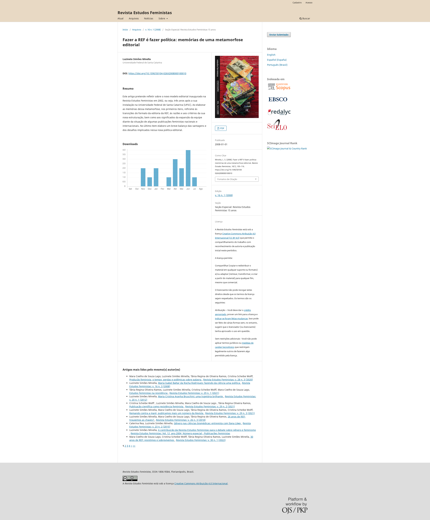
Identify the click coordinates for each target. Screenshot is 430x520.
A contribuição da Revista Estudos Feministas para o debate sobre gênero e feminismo (207, 430)
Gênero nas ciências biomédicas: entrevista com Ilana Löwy (207, 423)
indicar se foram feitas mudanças (231, 318)
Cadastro (297, 2)
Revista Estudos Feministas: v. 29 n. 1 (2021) (194, 393)
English (271, 54)
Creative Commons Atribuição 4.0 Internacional (201, 483)
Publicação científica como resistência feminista (156, 406)
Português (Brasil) (277, 64)
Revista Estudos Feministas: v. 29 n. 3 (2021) (230, 413)
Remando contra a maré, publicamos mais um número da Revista (166, 413)
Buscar (306, 18)
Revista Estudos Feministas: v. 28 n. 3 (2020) (228, 379)
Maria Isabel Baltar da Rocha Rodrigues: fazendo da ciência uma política (199, 383)
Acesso (309, 2)
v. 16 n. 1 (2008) (153, 29)
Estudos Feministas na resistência (148, 393)
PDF (222, 128)
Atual (120, 18)
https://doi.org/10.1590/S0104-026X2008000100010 (157, 73)
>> (134, 445)
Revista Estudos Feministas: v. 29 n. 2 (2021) (210, 406)
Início (125, 29)
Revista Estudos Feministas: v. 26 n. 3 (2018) (181, 420)
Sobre (162, 18)
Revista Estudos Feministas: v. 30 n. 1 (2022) (201, 440)
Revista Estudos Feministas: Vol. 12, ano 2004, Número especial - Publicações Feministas (180, 433)
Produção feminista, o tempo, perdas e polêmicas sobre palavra (165, 379)
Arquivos (134, 18)
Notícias (148, 18)
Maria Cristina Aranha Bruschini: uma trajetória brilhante (191, 396)
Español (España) (277, 59)
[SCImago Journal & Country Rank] (287, 148)
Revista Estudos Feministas (145, 12)
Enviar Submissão (278, 34)
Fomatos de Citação (227, 179)
